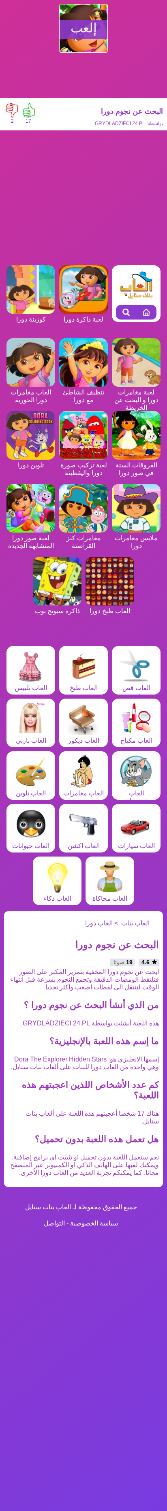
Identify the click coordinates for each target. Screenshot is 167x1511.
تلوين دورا (31, 465)
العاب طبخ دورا (110, 610)
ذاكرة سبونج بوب (57, 610)
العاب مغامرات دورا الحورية (31, 396)
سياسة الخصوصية (94, 1223)
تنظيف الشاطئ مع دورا (83, 396)
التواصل (54, 1223)
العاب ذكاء (57, 898)
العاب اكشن (84, 845)
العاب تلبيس (31, 687)
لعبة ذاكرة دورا (83, 319)
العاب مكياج (136, 740)
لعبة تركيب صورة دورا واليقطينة (83, 469)
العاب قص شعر (136, 691)
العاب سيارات (136, 845)
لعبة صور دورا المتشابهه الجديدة (31, 542)
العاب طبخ (84, 687)
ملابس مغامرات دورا (136, 542)
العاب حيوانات (30, 845)
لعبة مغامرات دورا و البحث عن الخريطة (136, 400)
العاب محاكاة (109, 898)
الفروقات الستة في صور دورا (136, 469)
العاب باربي (31, 740)
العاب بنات (135, 923)
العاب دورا (99, 923)
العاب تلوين (31, 793)
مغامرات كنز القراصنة (83, 542)
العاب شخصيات (136, 797)
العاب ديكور (83, 740)
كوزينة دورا (31, 319)
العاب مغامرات (83, 793)
